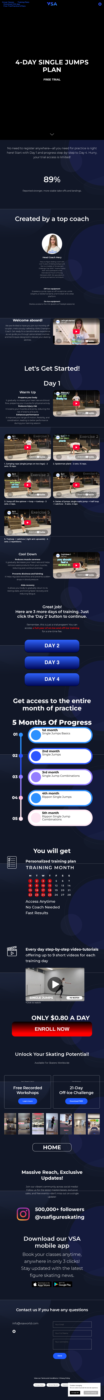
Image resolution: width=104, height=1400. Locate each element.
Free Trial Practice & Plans (15, 6)
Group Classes (8, 2)
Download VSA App (12, 4)
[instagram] (99, 4)
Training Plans (23, 2)
